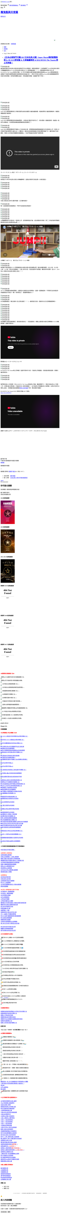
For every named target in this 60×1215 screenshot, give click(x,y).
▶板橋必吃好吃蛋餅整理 (7, 748)
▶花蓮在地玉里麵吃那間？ (8, 757)
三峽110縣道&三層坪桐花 (8, 1118)
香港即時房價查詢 (6, 1173)
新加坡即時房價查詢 (6, 1177)
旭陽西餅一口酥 (5, 910)
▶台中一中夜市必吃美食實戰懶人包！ (11, 834)
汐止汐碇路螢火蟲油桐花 (7, 1103)
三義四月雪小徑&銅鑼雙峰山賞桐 (10, 1153)
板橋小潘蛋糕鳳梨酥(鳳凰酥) (8, 864)
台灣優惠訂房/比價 (6, 1179)
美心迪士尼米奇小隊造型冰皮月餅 (10, 923)
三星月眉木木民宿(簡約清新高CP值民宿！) (12, 1083)
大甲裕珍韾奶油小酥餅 (7, 901)
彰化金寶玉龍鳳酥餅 (6, 917)
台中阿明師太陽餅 (6, 895)
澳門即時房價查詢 (6, 1175)
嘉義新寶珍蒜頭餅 (6, 919)
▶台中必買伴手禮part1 (7, 763)
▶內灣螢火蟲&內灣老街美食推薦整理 (11, 773)
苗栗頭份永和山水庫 (6, 1140)
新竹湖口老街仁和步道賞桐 (8, 1135)
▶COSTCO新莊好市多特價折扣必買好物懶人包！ (14, 736)
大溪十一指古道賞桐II (7, 1121)
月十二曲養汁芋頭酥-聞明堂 (8, 914)
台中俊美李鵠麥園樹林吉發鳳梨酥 (10, 862)
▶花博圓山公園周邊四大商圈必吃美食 (11, 791)
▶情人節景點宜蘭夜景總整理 (9, 818)
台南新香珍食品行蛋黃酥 (7, 880)
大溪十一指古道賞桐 (6, 1123)
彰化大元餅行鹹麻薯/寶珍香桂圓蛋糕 (11, 916)
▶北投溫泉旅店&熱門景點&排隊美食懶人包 (13, 783)
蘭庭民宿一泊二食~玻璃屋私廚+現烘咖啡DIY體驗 (14, 1081)
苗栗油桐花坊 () (8, 1146)
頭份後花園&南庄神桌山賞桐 (9, 1142)
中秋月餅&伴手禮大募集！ (8, 849)
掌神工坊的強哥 (23, 388)
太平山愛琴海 (4, 1087)
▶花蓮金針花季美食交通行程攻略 (10, 755)
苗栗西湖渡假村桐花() (9, 1144)
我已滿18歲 (3, 1211)
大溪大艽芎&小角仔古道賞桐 (9, 1127)
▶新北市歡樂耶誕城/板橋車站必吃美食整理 (13, 750)
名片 (5, 50)
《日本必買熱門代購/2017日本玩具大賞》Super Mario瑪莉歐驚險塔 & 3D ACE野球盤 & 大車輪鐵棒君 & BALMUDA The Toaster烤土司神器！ (31, 60)
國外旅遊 (12, 476)
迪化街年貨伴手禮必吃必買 (8, 926)
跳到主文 (3, 16)
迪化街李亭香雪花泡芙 (7, 906)
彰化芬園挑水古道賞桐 (7, 1155)
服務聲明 (45, 1193)
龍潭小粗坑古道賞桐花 (7, 1129)
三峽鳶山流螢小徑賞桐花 (7, 1116)
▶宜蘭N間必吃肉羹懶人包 (8, 816)
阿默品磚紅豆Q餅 (5, 908)
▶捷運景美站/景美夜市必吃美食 (9, 798)
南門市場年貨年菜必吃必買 (8, 930)
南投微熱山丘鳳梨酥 (6, 868)
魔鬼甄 (2, 462)
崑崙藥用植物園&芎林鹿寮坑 (9, 1131)
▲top (2, 480)
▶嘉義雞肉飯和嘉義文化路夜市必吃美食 (12, 837)
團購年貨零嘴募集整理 (7, 928)
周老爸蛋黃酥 (4, 886)
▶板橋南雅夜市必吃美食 (7, 812)
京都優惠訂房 (4, 1172)
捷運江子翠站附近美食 (7, 1015)
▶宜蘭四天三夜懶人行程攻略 (9, 814)
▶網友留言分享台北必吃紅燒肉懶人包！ (12, 830)
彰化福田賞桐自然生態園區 (8, 1157)
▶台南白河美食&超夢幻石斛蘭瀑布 (10, 841)
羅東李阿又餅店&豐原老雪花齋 (9, 904)
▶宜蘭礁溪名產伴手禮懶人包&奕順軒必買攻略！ (14, 759)
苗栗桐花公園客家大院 (7, 1151)
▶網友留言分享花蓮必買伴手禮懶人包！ (12, 752)
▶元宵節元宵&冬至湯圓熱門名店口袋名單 (12, 746)
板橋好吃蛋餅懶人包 (6, 1020)
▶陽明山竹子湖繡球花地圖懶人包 (10, 782)
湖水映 (2, 1085)
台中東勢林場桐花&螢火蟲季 (9, 1101)
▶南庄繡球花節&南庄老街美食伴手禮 (11, 776)
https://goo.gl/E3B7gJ (6, 392)
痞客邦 (10, 471)
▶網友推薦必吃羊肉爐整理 (8, 789)
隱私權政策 (38, 1193)
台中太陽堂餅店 (5, 897)
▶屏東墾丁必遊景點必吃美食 (9, 787)
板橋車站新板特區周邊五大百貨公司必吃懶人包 (14, 1011)
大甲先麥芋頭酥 (5, 899)
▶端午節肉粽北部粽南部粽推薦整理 (11, 827)
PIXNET (18, 1193)
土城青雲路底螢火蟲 (6, 1110)
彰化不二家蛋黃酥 (6, 882)
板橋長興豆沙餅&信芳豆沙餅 (9, 912)
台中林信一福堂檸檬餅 (7, 893)
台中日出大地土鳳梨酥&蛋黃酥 (9, 870)
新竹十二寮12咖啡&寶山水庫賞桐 (10, 1136)
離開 (9, 1211)
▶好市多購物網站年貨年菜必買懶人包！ (12, 743)
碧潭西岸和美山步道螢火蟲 (8, 1106)
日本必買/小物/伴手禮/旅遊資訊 (19, 477)
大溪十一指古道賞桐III (7, 1120)
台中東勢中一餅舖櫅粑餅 (7, 891)
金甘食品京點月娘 (6, 877)
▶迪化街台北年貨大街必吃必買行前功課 (12, 823)
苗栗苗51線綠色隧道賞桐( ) (12, 1150)
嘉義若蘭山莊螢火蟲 (6, 1161)
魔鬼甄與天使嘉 (9, 12)
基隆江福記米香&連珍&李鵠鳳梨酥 (10, 858)
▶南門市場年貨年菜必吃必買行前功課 (11, 825)
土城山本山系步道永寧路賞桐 (9, 1112)
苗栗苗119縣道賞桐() (11, 1148)
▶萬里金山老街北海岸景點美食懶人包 (11, 780)
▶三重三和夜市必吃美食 (7, 805)
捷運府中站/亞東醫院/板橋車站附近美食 (11, 1019)
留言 (14, 471)
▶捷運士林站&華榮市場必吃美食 (10, 809)
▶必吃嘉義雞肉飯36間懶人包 (9, 819)
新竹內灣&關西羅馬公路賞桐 (9, 1133)
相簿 (5, 47)
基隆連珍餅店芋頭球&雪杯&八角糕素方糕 (12, 860)
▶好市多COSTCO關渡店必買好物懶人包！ (12, 739)
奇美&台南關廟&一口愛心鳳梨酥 (10, 856)
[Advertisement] (14, 30)
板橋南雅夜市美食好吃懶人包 (9, 1013)
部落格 (6, 49)
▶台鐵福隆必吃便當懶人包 (8, 793)
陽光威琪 (3, 1089)
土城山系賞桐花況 (6, 1114)
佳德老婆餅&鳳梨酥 (6, 855)
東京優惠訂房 (4, 1168)
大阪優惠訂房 (4, 1170)
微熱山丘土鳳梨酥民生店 (7, 866)
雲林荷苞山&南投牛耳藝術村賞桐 (10, 1159)
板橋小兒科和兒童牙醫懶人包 (9, 1022)
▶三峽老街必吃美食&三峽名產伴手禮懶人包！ (14, 769)
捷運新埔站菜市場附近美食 (8, 1017)
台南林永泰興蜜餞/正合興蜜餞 (9, 921)
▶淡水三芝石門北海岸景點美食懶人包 (11, 785)
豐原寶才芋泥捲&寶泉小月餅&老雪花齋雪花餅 (13, 902)
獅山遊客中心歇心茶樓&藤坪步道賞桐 (11, 1138)
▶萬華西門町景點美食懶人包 (9, 796)
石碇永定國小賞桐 (6, 1104)
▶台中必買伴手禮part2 (7, 766)
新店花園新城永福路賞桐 (7, 1108)
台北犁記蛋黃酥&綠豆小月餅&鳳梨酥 (11, 884)
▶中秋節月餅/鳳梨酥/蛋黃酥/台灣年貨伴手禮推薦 (14, 821)
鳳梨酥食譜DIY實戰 (6, 871)
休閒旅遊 (13, 44)
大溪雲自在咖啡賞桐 (6, 1125)
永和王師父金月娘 (6, 879)
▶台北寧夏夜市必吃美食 (7, 802)
